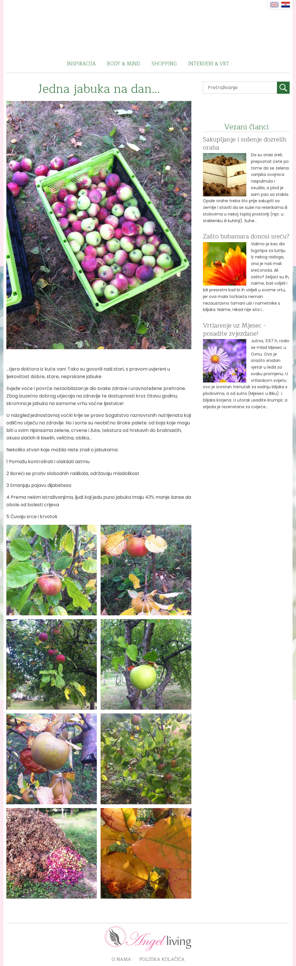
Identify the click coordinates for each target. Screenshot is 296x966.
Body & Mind (123, 64)
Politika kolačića (161, 959)
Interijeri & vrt (208, 64)
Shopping (164, 64)
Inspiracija (81, 64)
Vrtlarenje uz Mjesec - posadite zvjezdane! (234, 329)
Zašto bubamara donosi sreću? (246, 236)
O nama (121, 959)
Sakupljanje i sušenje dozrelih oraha (244, 143)
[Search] (283, 88)
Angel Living (148, 27)
